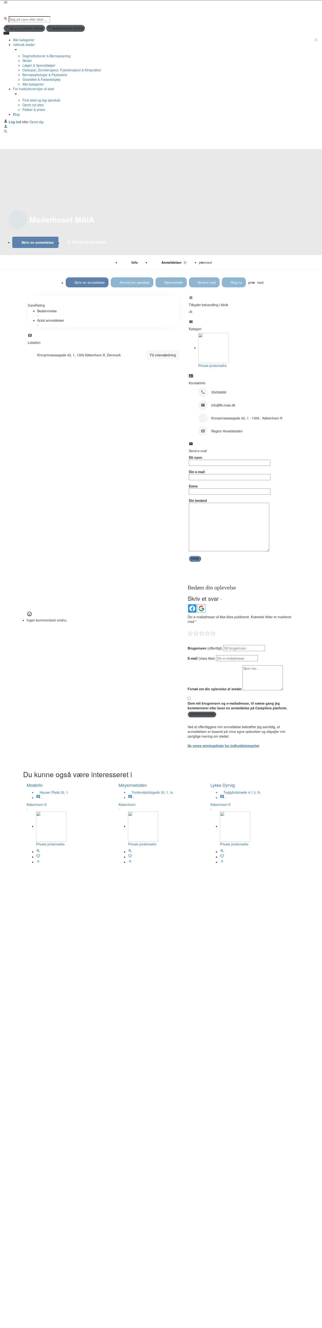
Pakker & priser (33, 109)
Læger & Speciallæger (38, 65)
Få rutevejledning (163, 355)
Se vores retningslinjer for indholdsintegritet (223, 745)
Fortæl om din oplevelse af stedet (215, 688)
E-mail (201, 658)
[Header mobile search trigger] (6, 132)
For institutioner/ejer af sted (33, 88)
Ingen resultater (67, 28)
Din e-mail (197, 471)
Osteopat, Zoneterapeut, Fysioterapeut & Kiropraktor (61, 70)
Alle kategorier (23, 39)
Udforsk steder (24, 44)
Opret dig (36, 121)
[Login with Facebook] (192, 608)
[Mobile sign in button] (6, 127)
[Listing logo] (17, 219)
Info (135, 262)
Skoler (27, 60)
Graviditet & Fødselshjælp (41, 79)
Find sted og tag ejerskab (41, 100)
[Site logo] (20, 10)
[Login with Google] (201, 608)
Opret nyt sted (33, 104)
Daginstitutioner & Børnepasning (46, 55)
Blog (16, 114)
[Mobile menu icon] (161, 2)
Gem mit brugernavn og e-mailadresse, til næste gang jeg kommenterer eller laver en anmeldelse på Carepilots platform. (237, 705)
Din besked (198, 500)
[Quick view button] (38, 851)
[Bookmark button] (38, 856)
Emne (193, 486)
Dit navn (195, 457)
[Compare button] (38, 862)
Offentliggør (202, 714)
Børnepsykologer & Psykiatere (44, 74)
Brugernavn (205, 648)
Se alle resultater (26, 28)
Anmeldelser (173, 262)
